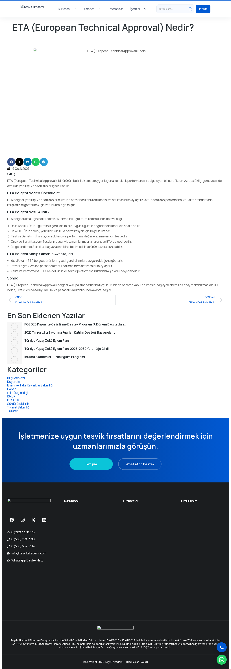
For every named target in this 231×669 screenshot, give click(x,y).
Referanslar (115, 9)
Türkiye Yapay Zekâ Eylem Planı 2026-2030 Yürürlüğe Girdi (66, 349)
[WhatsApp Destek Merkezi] (222, 660)
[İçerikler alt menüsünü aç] (145, 9)
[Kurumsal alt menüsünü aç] (75, 9)
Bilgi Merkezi (44, 34)
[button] (11, 162)
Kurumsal (64, 9)
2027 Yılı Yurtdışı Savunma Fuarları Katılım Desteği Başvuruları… (69, 332)
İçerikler (135, 9)
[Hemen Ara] (222, 647)
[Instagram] (22, 519)
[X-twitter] (33, 519)
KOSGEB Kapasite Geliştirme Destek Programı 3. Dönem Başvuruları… (75, 324)
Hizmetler (88, 9)
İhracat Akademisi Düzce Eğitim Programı (54, 357)
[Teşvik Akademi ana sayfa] (36, 9)
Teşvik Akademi (23, 34)
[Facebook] (11, 519)
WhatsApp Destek (140, 464)
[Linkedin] (44, 519)
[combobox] (171, 9)
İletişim (203, 9)
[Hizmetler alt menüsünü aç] (99, 9)
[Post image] (14, 326)
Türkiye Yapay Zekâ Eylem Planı (46, 340)
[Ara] (190, 9)
